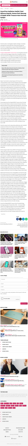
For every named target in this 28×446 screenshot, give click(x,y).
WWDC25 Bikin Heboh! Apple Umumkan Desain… (15, 335)
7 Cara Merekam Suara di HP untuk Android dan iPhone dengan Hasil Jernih (6, 256)
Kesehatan (8, 405)
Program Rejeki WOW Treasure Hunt (8, 52)
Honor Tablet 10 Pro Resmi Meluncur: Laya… (10, 326)
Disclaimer (20, 429)
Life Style (16, 384)
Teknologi (5, 325)
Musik (20, 405)
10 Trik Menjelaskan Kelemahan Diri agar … (10, 376)
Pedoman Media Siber (20, 428)
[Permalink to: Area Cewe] (1, 20)
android (4, 349)
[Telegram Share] (23, 219)
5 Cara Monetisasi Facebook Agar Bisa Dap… (14, 380)
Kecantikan (3, 405)
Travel (14, 407)
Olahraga (24, 405)
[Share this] (17, 219)
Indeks (7, 431)
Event (11, 403)
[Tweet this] (20, 219)
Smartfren (3, 214)
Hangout (12, 384)
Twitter (21, 436)
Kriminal (12, 405)
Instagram (14, 438)
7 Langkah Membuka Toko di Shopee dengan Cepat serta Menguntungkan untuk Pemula (21, 256)
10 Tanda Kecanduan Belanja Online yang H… (15, 385)
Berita (1, 325)
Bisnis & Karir (3, 375)
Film (17, 403)
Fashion (14, 403)
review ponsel (5, 351)
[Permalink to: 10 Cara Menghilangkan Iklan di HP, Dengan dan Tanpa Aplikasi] (21, 237)
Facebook (8, 436)
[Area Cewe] (14, 1)
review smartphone (6, 342)
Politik (6, 407)
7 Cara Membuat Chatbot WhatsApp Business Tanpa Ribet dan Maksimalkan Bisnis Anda (6, 270)
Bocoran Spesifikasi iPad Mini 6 (6, 223)
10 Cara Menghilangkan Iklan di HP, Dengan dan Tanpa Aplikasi (21, 243)
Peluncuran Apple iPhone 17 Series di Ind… (14, 330)
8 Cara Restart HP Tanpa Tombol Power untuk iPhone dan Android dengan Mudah (6, 243)
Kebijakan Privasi (7, 429)
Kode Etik (20, 431)
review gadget (5, 344)
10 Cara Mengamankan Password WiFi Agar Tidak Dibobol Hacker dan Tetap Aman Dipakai (20, 270)
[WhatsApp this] (26, 219)
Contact (7, 428)
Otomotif (2, 407)
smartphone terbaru (7, 346)
